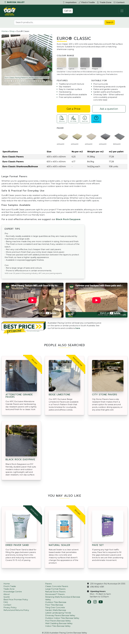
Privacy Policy (10, 607)
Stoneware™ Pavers (54, 594)
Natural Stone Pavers (55, 591)
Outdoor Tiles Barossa (55, 602)
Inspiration (71, 2)
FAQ (6, 602)
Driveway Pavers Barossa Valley (60, 615)
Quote (7, 597)
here (77, 328)
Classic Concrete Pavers (56, 586)
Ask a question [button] (109, 108)
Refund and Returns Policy (16, 610)
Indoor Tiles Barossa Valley (57, 626)
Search (109, 22)
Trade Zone (105, 2)
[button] (8, 60)
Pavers (48, 583)
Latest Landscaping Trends (58, 613)
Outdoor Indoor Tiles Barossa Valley (62, 618)
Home (5, 31)
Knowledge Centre (13, 591)
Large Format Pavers (55, 589)
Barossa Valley (15, 2)
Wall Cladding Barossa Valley (58, 623)
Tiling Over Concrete (55, 607)
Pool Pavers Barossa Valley (58, 620)
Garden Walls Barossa (55, 610)
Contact (120, 2)
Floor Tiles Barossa (54, 605)
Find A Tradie (88, 2)
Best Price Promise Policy (16, 599)
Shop (12, 31)
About (7, 594)
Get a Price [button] (73, 108)
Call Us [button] (67, 11)
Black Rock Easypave (68, 219)
